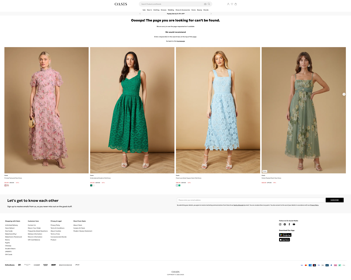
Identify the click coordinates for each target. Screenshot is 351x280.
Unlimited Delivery (11, 225)
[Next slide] (211, 13)
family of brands (239, 205)
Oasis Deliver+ (10, 228)
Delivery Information (35, 234)
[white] (94, 185)
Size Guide (8, 231)
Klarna (7, 240)
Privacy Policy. (314, 205)
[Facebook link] (289, 224)
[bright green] (91, 185)
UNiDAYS (8, 251)
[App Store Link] (285, 237)
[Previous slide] (140, 13)
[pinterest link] (285, 224)
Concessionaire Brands (59, 237)
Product (53, 240)
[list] (175, 118)
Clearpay (8, 246)
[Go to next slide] (344, 94)
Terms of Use (55, 234)
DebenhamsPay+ (11, 234)
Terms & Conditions (57, 228)
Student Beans (10, 248)
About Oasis (77, 225)
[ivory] (8, 185)
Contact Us (32, 225)
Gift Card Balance (34, 240)
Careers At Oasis (79, 228)
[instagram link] (280, 224)
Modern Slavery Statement (82, 231)
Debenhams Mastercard (13, 237)
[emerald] (179, 185)
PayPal (7, 243)
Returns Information (35, 237)
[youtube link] (294, 224)
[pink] (5, 185)
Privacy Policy (55, 225)
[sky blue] (177, 185)
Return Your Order (34, 228)
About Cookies (56, 231)
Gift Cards (8, 254)
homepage (181, 41)
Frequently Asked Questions (38, 231)
